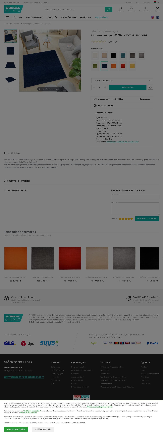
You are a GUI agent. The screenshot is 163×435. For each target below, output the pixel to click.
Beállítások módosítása (43, 429)
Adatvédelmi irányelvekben (75, 423)
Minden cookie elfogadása (16, 429)
